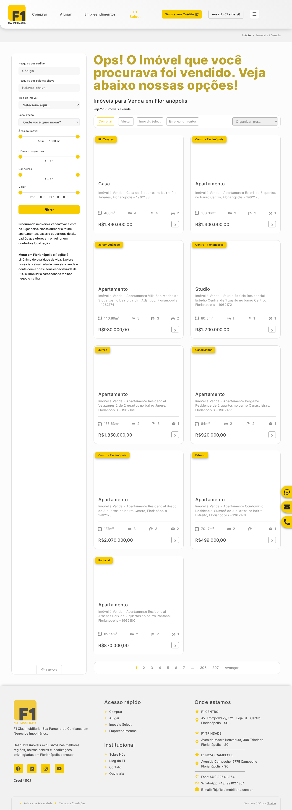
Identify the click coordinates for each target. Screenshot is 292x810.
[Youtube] (59, 768)
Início (246, 35)
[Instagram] (45, 768)
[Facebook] (18, 768)
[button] (105, 121)
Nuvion (271, 803)
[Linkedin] (31, 768)
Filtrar (49, 210)
